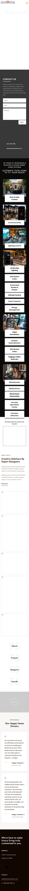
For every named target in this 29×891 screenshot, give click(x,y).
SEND (21, 122)
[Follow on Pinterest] (6, 867)
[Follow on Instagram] (3, 867)
